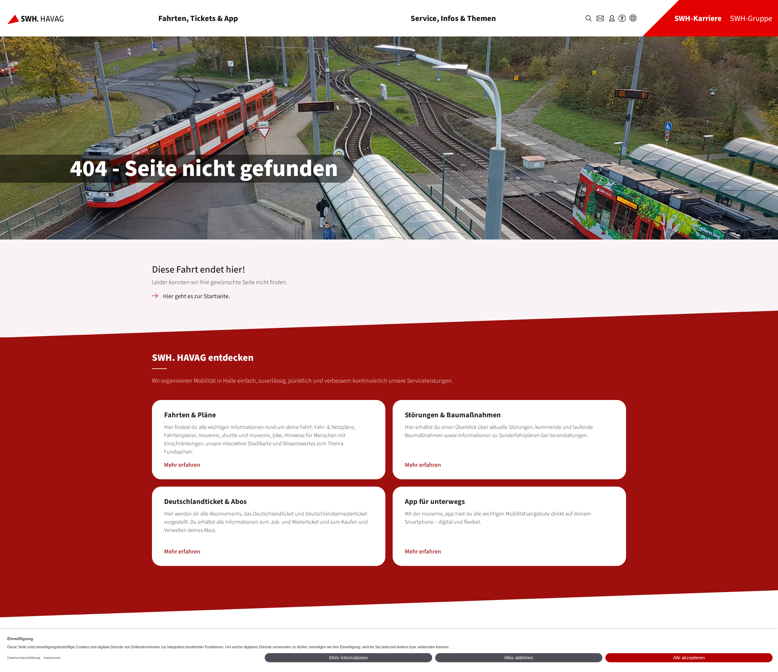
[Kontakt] (600, 18)
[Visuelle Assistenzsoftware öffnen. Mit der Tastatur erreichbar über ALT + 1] (622, 18)
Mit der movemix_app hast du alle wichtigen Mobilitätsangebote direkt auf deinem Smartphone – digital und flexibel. (498, 518)
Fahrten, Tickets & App (198, 18)
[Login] (612, 18)
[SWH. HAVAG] (40, 18)
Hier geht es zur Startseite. (196, 296)
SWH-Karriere (697, 18)
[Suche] (589, 18)
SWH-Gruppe (751, 18)
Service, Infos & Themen (453, 18)
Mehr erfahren (182, 465)
